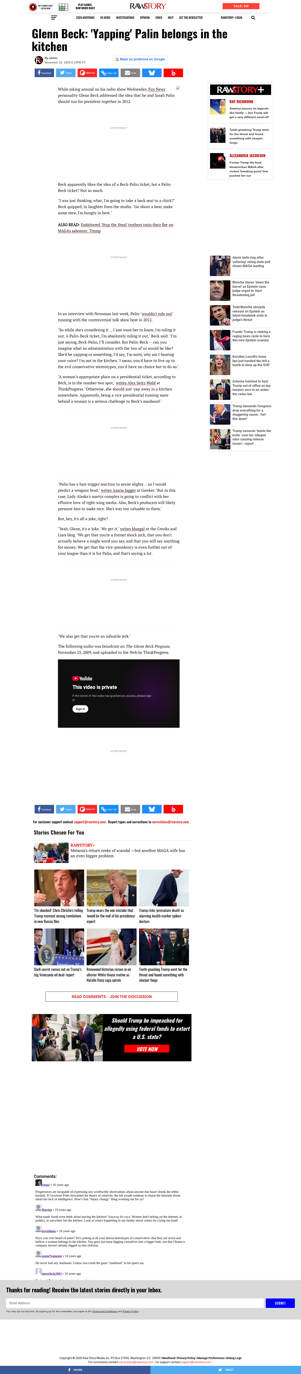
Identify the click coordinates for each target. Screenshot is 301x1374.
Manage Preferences (211, 1358)
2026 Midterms (85, 17)
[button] (253, 17)
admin (53, 58)
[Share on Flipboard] (87, 73)
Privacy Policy (186, 1358)
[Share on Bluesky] (152, 73)
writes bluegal (132, 528)
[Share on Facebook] (44, 73)
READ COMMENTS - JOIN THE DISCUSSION (112, 996)
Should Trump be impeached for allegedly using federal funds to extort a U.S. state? (146, 1028)
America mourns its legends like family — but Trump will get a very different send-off (249, 113)
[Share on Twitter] (66, 73)
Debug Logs (234, 1358)
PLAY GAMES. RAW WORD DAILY (85, 6)
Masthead (168, 1358)
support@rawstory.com (196, 1362)
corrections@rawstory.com (136, 1362)
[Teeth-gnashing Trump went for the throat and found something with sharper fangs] (217, 135)
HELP (170, 17)
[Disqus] (111, 1118)
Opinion (145, 17)
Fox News (156, 89)
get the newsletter (191, 17)
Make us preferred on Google (142, 59)
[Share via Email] (130, 73)
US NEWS (105, 17)
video (158, 17)
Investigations (125, 17)
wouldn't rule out (157, 313)
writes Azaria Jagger (118, 490)
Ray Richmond (241, 101)
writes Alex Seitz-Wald (136, 382)
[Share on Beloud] (173, 73)
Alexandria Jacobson (247, 155)
